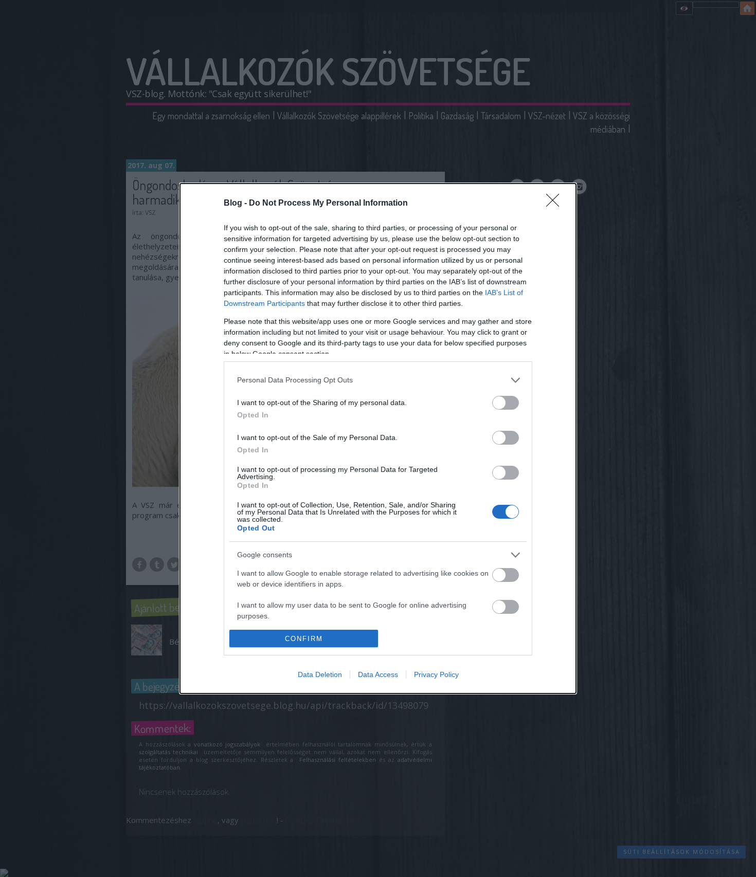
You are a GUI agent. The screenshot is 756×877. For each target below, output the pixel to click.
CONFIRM (304, 639)
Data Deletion (320, 674)
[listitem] (378, 380)
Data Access (378, 674)
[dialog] (378, 439)
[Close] (556, 203)
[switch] (505, 403)
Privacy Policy (436, 674)
